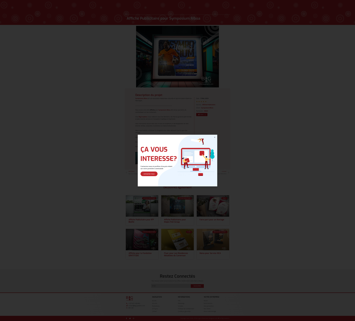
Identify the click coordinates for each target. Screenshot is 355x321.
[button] (149, 174)
